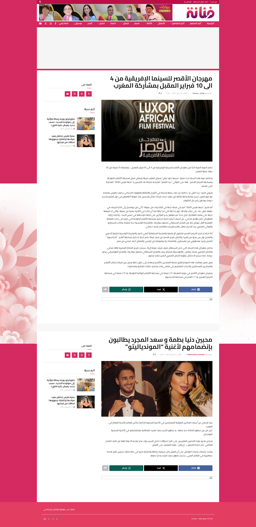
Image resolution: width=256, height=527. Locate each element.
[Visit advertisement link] (105, 12)
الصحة (113, 23)
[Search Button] (40, 2)
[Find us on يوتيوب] (40, 23)
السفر (136, 23)
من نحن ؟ (213, 2)
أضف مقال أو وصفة (200, 2)
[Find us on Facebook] (89, 94)
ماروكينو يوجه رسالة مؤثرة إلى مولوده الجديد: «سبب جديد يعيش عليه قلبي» (61, 122)
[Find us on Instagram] (82, 94)
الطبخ (102, 23)
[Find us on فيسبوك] (55, 23)
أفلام (90, 23)
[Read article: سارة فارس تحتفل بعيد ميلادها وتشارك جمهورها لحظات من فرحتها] (86, 140)
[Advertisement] (128, 48)
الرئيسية (210, 23)
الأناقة (149, 23)
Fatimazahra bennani (195, 354)
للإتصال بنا (187, 2)
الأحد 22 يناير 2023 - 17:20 (176, 93)
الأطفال (161, 23)
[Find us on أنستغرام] (51, 23)
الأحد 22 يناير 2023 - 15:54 (170, 354)
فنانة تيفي (63, 23)
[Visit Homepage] (201, 12)
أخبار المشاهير (178, 23)
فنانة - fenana (198, 93)
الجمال (126, 23)
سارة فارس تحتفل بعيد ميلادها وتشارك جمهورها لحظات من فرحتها (62, 139)
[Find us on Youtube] (67, 94)
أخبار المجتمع (195, 23)
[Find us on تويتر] (45, 23)
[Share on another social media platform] (105, 289)
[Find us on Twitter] (74, 94)
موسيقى (78, 23)
